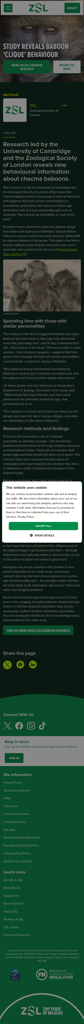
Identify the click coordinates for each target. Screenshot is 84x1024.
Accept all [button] (43, 526)
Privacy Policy (26, 517)
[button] (42, 535)
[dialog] (42, 512)
